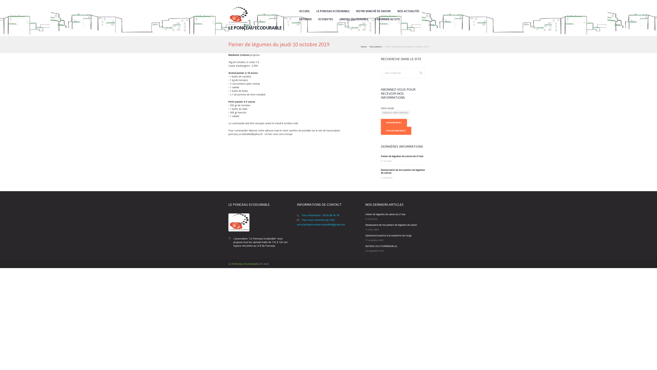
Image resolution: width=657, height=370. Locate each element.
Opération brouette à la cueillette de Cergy (388, 235)
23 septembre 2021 (374, 250)
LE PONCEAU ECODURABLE (244, 264)
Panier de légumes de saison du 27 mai (402, 156)
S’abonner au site (387, 19)
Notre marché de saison (373, 11)
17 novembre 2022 (374, 240)
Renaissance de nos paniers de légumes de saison (391, 225)
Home (364, 46)
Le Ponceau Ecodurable (333, 11)
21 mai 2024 (386, 161)
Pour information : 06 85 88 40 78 (320, 215)
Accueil (304, 11)
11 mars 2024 (386, 178)
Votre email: (387, 108)
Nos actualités (408, 11)
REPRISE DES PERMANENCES (381, 246)
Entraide (305, 19)
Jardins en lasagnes (354, 19)
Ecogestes (325, 19)
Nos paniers (376, 46)
